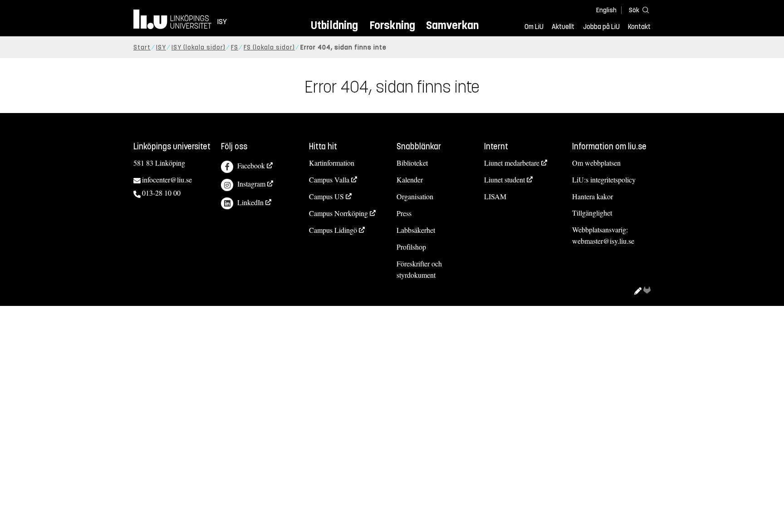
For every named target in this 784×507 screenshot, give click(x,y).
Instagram (251, 183)
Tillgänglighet (592, 212)
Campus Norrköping (338, 213)
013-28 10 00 (161, 192)
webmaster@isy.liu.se (603, 241)
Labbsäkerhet (416, 230)
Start (142, 47)
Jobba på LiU (601, 27)
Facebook (251, 165)
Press (404, 213)
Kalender (410, 179)
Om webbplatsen (596, 162)
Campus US (326, 196)
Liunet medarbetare (511, 162)
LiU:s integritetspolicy (604, 179)
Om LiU (534, 27)
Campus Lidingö (333, 230)
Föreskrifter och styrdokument (419, 269)
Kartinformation (331, 162)
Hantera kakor (592, 196)
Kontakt (639, 27)
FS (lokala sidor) (269, 47)
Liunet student (504, 179)
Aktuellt (563, 27)
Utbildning (334, 25)
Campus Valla (329, 179)
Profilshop (411, 246)
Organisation (415, 196)
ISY (161, 47)
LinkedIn (250, 202)
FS (234, 47)
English (606, 10)
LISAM (495, 196)
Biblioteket (412, 162)
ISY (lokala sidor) (198, 47)
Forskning (392, 25)
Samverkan (452, 25)
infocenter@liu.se (167, 179)
